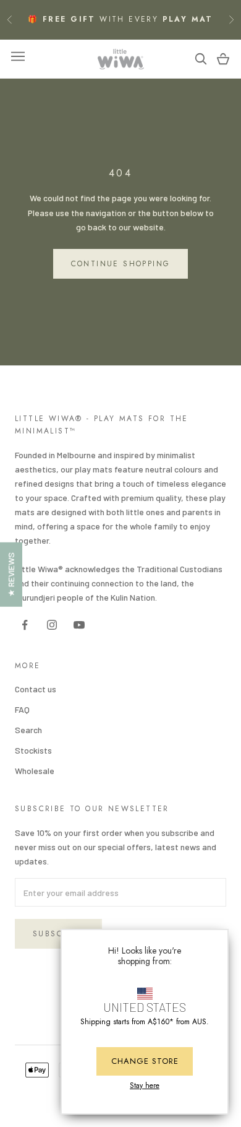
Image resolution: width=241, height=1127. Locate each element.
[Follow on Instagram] (52, 625)
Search (28, 729)
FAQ (22, 709)
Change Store (145, 1061)
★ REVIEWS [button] (11, 574)
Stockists (33, 750)
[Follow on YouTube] (79, 625)
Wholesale (34, 770)
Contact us (35, 689)
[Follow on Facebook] (25, 625)
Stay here (144, 1085)
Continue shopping (121, 263)
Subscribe (58, 933)
